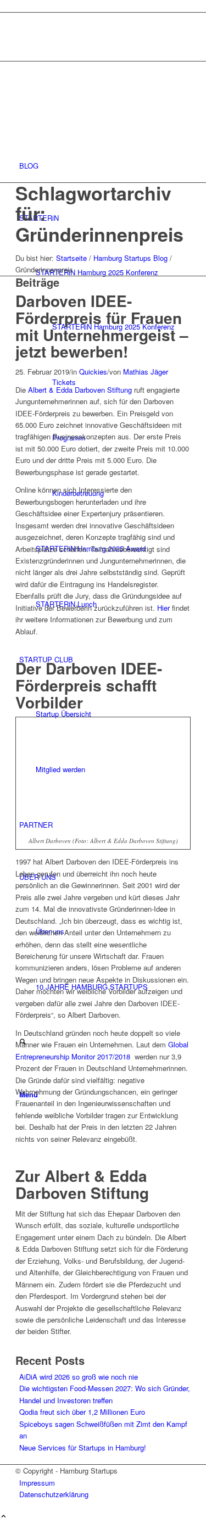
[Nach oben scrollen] (3, 1516)
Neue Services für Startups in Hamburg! (82, 1447)
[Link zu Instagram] (22, 18)
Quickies (93, 371)
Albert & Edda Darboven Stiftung (80, 389)
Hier (163, 607)
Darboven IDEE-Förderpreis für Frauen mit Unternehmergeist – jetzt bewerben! (101, 325)
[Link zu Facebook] (22, 31)
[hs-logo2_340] (97, 113)
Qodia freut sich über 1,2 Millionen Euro (82, 1412)
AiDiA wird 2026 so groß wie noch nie (78, 1376)
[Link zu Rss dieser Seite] (22, 43)
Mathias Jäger (145, 371)
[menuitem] (105, 166)
